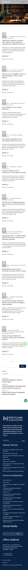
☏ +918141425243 (7, 555)
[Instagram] (14, 534)
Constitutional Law (5, 233)
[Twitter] (8, 534)
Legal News (17, 330)
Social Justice (12, 71)
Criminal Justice (12, 36)
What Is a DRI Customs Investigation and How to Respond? (13, 393)
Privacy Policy (4, 562)
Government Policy (20, 70)
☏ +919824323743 (7, 553)
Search (22, 366)
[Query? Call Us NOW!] (25, 400)
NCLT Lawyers (6, 482)
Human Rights (19, 135)
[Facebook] (11, 534)
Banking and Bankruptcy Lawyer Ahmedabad (13, 471)
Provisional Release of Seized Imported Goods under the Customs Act (14, 387)
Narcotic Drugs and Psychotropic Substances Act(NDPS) (13, 331)
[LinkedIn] (4, 534)
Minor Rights (5, 38)
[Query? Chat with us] (25, 343)
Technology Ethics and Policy (7, 105)
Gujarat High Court (7, 480)
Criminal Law (17, 36)
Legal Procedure (6, 266)
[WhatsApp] (21, 534)
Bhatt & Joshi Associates (9, 565)
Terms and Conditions (6, 560)
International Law (5, 136)
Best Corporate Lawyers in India (10, 453)
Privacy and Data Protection (7, 298)
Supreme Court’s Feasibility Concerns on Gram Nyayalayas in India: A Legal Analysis (14, 75)
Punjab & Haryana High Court (8, 333)
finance (17, 233)
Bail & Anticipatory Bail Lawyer (17, 231)
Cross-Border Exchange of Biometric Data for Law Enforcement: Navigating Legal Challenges (13, 302)
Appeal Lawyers (6, 459)
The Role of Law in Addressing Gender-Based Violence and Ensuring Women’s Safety (13, 204)
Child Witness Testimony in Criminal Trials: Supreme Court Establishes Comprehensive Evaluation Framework (13, 42)
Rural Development (6, 71)
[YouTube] (18, 534)
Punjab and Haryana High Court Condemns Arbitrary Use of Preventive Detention (13, 337)
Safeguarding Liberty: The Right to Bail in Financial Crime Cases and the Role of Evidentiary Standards (14, 237)
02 (14, 361)
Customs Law (5, 378)
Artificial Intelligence (14, 103)
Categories (4, 371)
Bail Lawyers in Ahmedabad (9, 461)
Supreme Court (11, 38)
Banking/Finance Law (15, 265)
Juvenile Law (23, 36)
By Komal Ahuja (10, 59)
